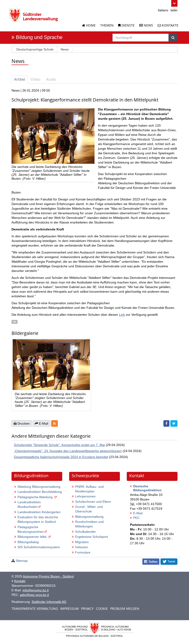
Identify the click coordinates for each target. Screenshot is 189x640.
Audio (51, 79)
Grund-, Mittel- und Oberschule (89, 509)
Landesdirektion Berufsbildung (40, 492)
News (148, 25)
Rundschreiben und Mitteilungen (89, 524)
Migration (82, 542)
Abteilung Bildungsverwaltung (39, 486)
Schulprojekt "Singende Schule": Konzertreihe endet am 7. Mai (59, 445)
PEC (136, 518)
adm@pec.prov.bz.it (34, 595)
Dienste (128, 25)
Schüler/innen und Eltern (93, 501)
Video (36, 79)
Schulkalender (85, 531)
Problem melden (124, 608)
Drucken (23, 423)
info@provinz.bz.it (36, 590)
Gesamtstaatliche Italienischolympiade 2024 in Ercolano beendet (61, 457)
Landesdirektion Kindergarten (39, 512)
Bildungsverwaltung (89, 516)
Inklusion (81, 547)
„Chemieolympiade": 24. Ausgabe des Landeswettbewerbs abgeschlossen (68, 451)
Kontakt (19, 581)
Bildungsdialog (28, 542)
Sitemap (22, 561)
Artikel (19, 79)
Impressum (69, 608)
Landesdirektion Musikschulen (29, 504)
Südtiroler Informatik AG (49, 602)
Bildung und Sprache (39, 37)
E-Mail (137, 513)
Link (122, 314)
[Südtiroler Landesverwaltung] (16, 17)
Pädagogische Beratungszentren (31, 529)
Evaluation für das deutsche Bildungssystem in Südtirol (38, 519)
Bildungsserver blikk (32, 537)
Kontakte (169, 25)
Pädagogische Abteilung (35, 497)
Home (90, 25)
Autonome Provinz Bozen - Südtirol (48, 576)
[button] (174, 3)
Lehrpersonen (85, 496)
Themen (107, 25)
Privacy (87, 608)
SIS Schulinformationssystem (39, 547)
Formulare (82, 552)
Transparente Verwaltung (35, 608)
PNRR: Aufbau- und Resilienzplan (89, 489)
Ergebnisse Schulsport (91, 537)
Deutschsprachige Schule (34, 49)
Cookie (102, 608)
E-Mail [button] (43, 423)
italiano (163, 10)
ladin (174, 10)
